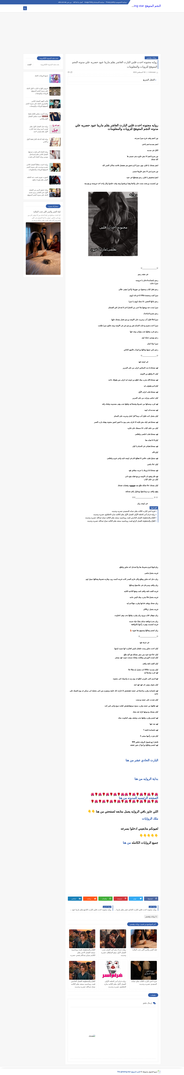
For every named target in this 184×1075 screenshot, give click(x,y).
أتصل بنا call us (78, 2)
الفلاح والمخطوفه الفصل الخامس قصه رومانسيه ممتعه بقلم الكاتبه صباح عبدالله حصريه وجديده (120, 517)
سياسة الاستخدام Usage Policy (94, 2)
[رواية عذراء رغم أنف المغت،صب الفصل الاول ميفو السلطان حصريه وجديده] (113, 938)
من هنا (127, 842)
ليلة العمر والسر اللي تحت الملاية (144, 949)
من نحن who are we (64, 2)
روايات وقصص (151, 58)
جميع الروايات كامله (41, 76)
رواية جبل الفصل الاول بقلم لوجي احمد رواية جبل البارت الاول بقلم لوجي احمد (38, 129)
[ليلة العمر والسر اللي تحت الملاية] (144, 938)
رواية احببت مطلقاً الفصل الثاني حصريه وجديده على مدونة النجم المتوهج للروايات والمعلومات (37, 167)
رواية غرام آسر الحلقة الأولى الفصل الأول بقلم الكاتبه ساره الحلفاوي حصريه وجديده (124, 514)
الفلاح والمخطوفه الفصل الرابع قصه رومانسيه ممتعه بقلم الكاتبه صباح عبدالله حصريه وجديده (121, 521)
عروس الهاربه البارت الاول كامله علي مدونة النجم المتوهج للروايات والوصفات (37, 90)
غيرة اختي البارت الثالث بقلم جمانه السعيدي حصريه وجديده (133, 511)
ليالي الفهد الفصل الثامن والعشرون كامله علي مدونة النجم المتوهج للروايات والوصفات (37, 103)
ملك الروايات (150, 818)
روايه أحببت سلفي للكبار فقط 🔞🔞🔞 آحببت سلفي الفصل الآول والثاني (38, 116)
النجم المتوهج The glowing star (141, 6)
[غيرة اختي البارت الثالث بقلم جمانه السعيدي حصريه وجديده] (144, 970)
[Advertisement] (92, 34)
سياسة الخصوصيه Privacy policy (116, 2)
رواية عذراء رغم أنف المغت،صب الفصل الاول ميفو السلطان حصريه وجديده (113, 952)
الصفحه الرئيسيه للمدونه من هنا (138, 798)
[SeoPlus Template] (159, 1071)
